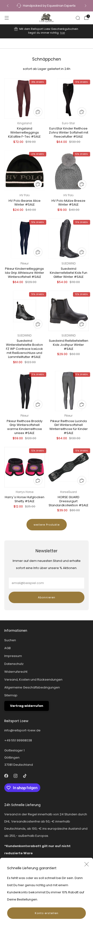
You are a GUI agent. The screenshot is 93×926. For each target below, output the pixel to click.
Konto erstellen (46, 913)
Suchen (10, 640)
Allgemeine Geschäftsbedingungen (32, 687)
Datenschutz (14, 664)
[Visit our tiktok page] (24, 776)
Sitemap (10, 695)
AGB (7, 648)
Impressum (13, 656)
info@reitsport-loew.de (22, 730)
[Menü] (6, 18)
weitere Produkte (47, 525)
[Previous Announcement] (7, 6)
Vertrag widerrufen (26, 706)
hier (62, 33)
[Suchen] (77, 18)
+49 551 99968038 (18, 740)
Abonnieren (46, 597)
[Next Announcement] (85, 6)
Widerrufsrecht (15, 671)
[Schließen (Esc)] (86, 864)
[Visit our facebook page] (6, 776)
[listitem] (46, 5)
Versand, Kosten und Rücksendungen (33, 679)
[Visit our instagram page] (15, 776)
